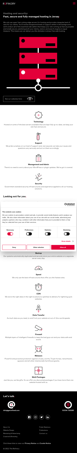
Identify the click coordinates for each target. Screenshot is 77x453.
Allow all (63, 247)
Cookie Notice (45, 443)
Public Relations (44, 427)
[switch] (29, 233)
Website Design (8, 430)
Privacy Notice (30, 443)
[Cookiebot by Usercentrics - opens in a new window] (66, 204)
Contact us (43, 433)
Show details (66, 241)
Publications (43, 430)
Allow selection (38, 247)
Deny (14, 247)
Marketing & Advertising (11, 433)
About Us (6, 427)
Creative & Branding (10, 436)
